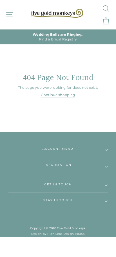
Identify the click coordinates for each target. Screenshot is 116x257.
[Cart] (105, 21)
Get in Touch (58, 184)
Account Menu (58, 148)
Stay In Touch (58, 200)
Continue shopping (58, 95)
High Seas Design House (65, 233)
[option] (58, 37)
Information (58, 164)
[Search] (105, 8)
